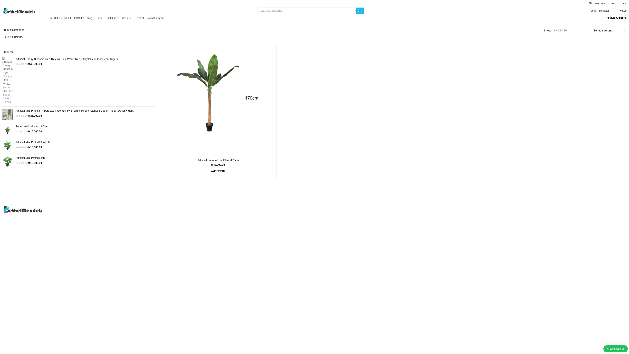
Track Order (324, 225)
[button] (218, 172)
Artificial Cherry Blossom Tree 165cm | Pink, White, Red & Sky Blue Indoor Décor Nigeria (67, 59)
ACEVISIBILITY (344, 253)
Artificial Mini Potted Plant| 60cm (34, 142)
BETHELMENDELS (305, 253)
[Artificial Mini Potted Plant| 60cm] (7, 145)
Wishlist (321, 231)
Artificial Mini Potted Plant (30, 158)
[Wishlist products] (614, 11)
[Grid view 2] (575, 30)
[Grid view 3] (581, 30)
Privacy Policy (325, 219)
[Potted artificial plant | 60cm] (7, 130)
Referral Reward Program (332, 237)
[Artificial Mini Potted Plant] (7, 161)
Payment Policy (536, 219)
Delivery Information (538, 207)
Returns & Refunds (538, 225)
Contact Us (323, 213)
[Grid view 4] (587, 30)
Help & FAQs (534, 213)
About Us (322, 207)
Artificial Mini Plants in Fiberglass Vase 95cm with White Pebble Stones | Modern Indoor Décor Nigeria (75, 110)
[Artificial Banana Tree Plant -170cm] (218, 101)
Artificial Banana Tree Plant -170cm (218, 160)
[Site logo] (18, 10)
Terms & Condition (537, 231)
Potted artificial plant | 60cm (32, 126)
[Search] (360, 11)
